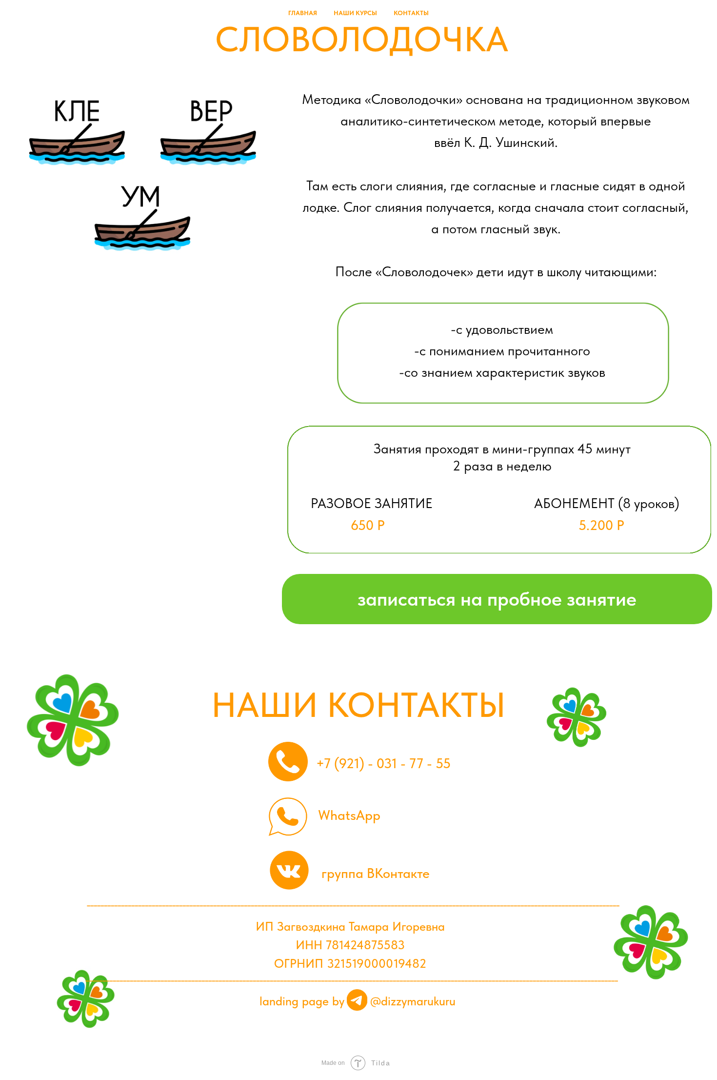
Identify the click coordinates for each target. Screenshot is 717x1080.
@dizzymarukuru (413, 1001)
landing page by (301, 1001)
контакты (411, 13)
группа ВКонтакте (375, 873)
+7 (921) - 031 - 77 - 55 (383, 763)
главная (302, 13)
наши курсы (355, 13)
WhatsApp (349, 815)
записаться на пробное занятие (497, 599)
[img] (357, 1000)
